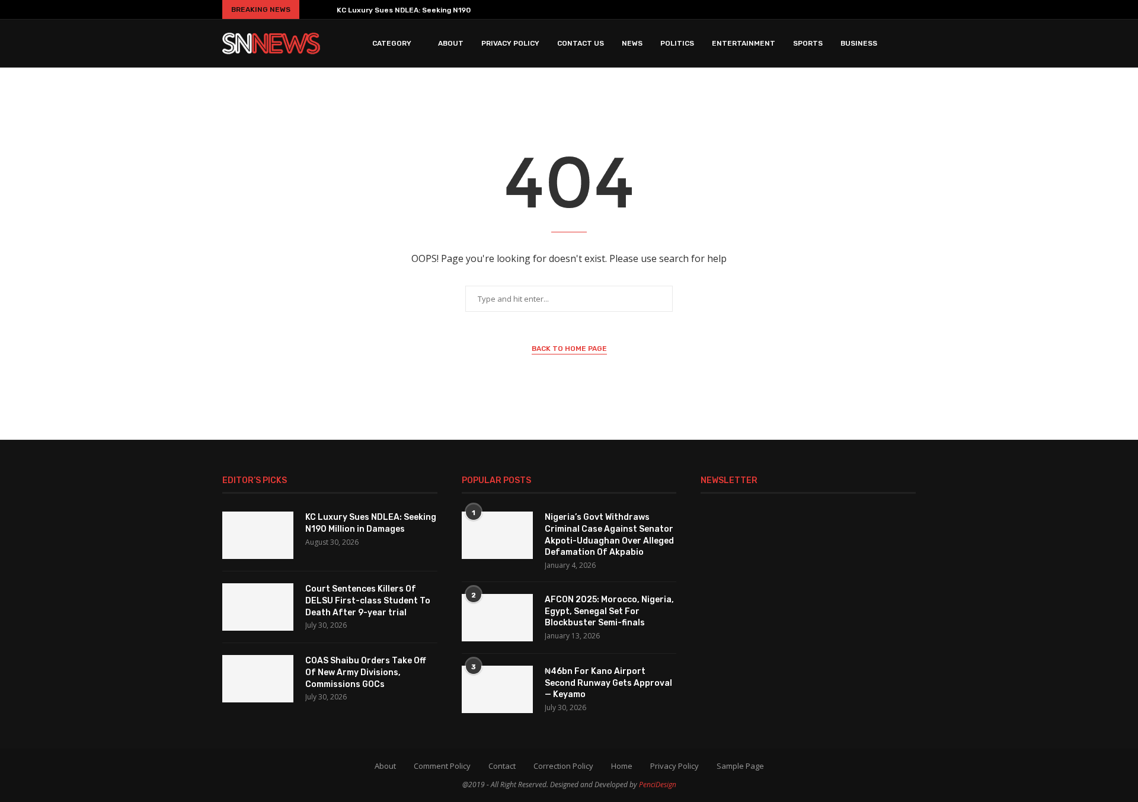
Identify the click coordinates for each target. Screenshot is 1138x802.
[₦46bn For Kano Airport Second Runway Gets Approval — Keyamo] (497, 689)
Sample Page (740, 766)
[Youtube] (885, 9)
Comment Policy (442, 766)
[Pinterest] (872, 9)
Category (391, 43)
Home (621, 766)
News (632, 43)
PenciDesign (657, 784)
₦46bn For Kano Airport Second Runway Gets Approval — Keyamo (608, 682)
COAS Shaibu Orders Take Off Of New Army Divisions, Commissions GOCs (365, 672)
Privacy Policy (510, 43)
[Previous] (310, 9)
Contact (502, 766)
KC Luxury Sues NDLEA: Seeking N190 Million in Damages (370, 523)
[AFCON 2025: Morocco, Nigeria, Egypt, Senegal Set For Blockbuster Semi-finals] (497, 617)
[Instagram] (858, 9)
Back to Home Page (569, 348)
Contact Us (580, 43)
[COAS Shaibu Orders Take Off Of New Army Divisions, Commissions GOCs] (257, 678)
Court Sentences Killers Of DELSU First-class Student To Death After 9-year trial (367, 600)
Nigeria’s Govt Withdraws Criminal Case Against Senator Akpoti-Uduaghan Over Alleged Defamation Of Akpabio (609, 534)
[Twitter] (845, 9)
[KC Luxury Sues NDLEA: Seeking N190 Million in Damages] (257, 535)
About (450, 43)
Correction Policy (563, 766)
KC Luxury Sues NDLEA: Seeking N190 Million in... (423, 10)
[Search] (910, 43)
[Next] (325, 9)
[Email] (899, 9)
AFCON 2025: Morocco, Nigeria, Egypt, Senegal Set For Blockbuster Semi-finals (609, 611)
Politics (677, 43)
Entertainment (743, 43)
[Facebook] (831, 9)
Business (858, 43)
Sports (808, 43)
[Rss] (913, 9)
